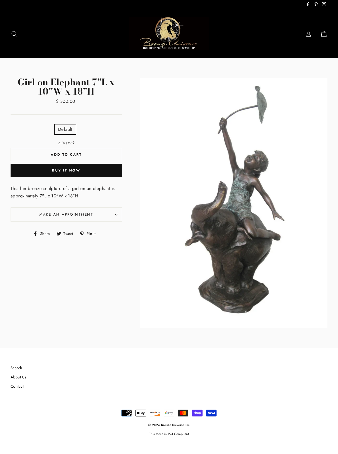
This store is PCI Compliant (169, 434)
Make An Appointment (66, 214)
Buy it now (66, 170)
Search (16, 367)
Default (65, 129)
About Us (18, 377)
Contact (17, 386)
